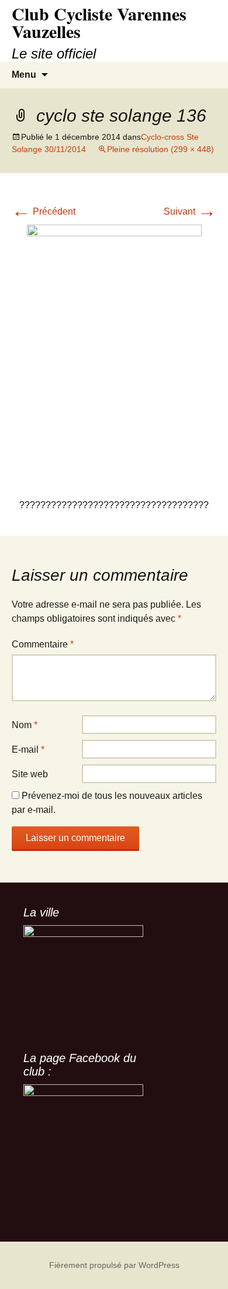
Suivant (190, 211)
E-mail (28, 749)
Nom (24, 725)
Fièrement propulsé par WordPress (114, 1265)
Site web (30, 774)
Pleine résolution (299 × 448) (160, 149)
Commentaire (43, 644)
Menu (24, 75)
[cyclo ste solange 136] (114, 355)
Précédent (43, 211)
